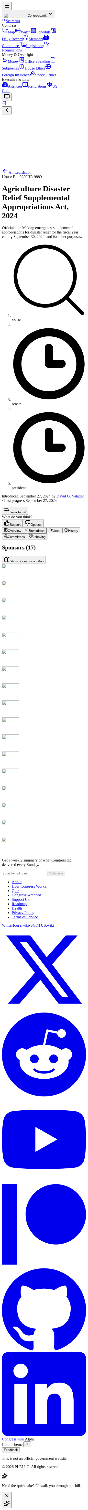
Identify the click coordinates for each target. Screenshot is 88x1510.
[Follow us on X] (44, 970)
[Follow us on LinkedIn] (44, 1394)
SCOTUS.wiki (42, 925)
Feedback (11, 1450)
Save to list (18, 512)
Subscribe (56, 873)
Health (17, 908)
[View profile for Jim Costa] (44, 657)
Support (15, 525)
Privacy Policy (23, 913)
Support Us (20, 899)
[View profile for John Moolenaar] (44, 811)
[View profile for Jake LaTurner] (44, 709)
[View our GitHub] (44, 1309)
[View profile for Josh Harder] (44, 691)
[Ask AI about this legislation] (7, 1504)
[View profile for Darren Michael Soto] (44, 760)
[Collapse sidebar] (7, 110)
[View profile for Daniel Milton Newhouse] (44, 726)
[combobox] (27, 1444)
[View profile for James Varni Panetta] (44, 623)
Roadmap (19, 904)
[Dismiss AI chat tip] (7, 1496)
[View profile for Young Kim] (44, 606)
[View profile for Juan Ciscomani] (44, 828)
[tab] (12, 530)
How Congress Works (29, 886)
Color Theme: (12, 1444)
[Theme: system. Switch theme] (7, 97)
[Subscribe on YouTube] (44, 1139)
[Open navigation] (7, 6)
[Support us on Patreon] (44, 1224)
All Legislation (20, 172)
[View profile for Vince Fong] (44, 674)
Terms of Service (25, 917)
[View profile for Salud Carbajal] (44, 743)
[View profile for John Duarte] (44, 640)
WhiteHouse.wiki (15, 925)
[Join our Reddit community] (44, 1055)
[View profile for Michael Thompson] (44, 794)
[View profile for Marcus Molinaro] (44, 589)
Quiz (15, 891)
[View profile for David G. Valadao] (44, 572)
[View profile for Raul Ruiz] (44, 845)
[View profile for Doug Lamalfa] (44, 777)
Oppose (36, 525)
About (17, 882)
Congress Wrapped (26, 895)
